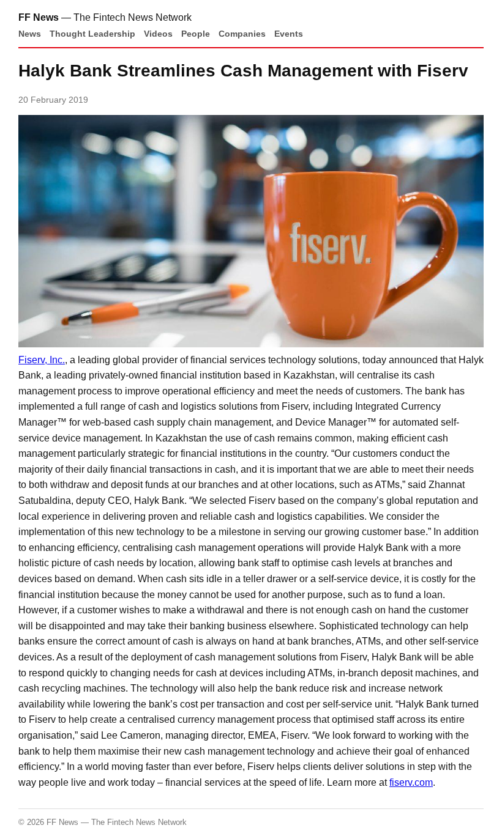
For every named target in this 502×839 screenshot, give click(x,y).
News (29, 34)
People (195, 34)
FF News (38, 17)
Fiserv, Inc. (41, 360)
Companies (242, 34)
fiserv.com (411, 782)
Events (288, 34)
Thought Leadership (92, 34)
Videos (158, 34)
